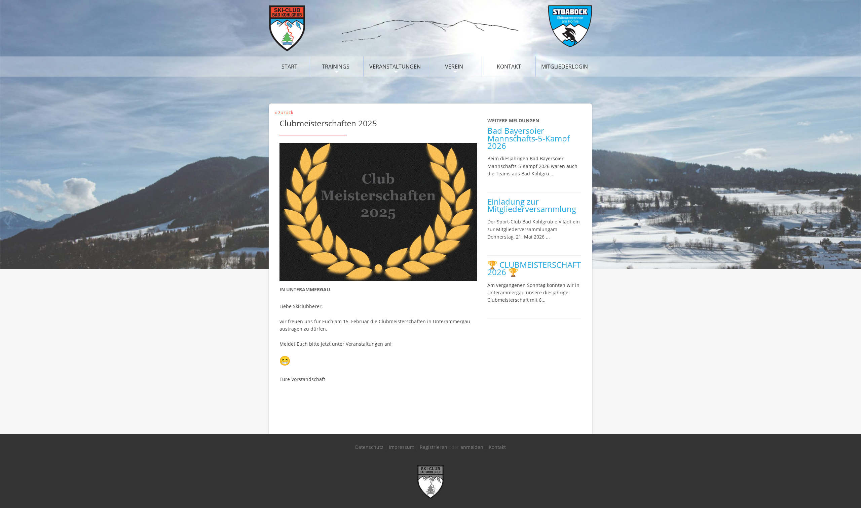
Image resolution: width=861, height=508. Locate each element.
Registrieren (433, 447)
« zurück (283, 112)
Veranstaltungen (395, 66)
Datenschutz (369, 447)
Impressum (401, 447)
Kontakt (509, 66)
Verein (454, 66)
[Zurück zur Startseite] (430, 49)
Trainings (335, 66)
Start (289, 66)
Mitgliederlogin (564, 66)
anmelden (471, 447)
